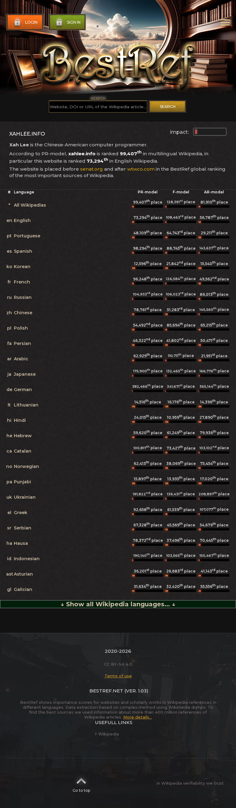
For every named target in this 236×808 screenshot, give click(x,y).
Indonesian (27, 558)
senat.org (91, 169)
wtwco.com (141, 169)
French (22, 282)
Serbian (22, 528)
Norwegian (26, 466)
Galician (23, 589)
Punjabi (22, 482)
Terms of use (118, 675)
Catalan (22, 451)
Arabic (21, 359)
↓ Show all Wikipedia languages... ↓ (118, 604)
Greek (20, 512)
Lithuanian (26, 405)
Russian (23, 297)
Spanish (23, 251)
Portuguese (27, 236)
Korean (22, 266)
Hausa (21, 543)
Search (167, 106)
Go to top (81, 790)
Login (31, 22)
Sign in (74, 22)
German (23, 389)
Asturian (23, 574)
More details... (137, 717)
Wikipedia (108, 733)
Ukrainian (25, 497)
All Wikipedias (30, 205)
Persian (22, 343)
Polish (21, 328)
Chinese (23, 312)
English (22, 220)
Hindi (20, 420)
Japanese (25, 374)
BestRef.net (106, 691)
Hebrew (23, 435)
